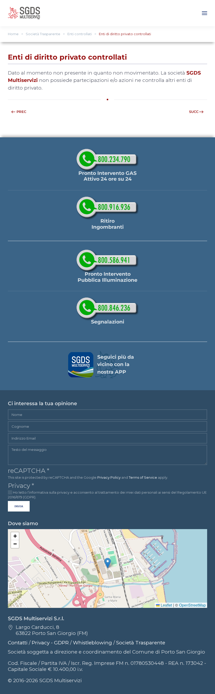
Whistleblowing (92, 643)
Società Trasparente (140, 643)
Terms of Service (143, 477)
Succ (193, 111)
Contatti (18, 643)
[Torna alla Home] (24, 13)
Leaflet (166, 605)
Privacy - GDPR (50, 643)
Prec (21, 111)
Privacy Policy (109, 477)
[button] (204, 13)
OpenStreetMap (192, 605)
